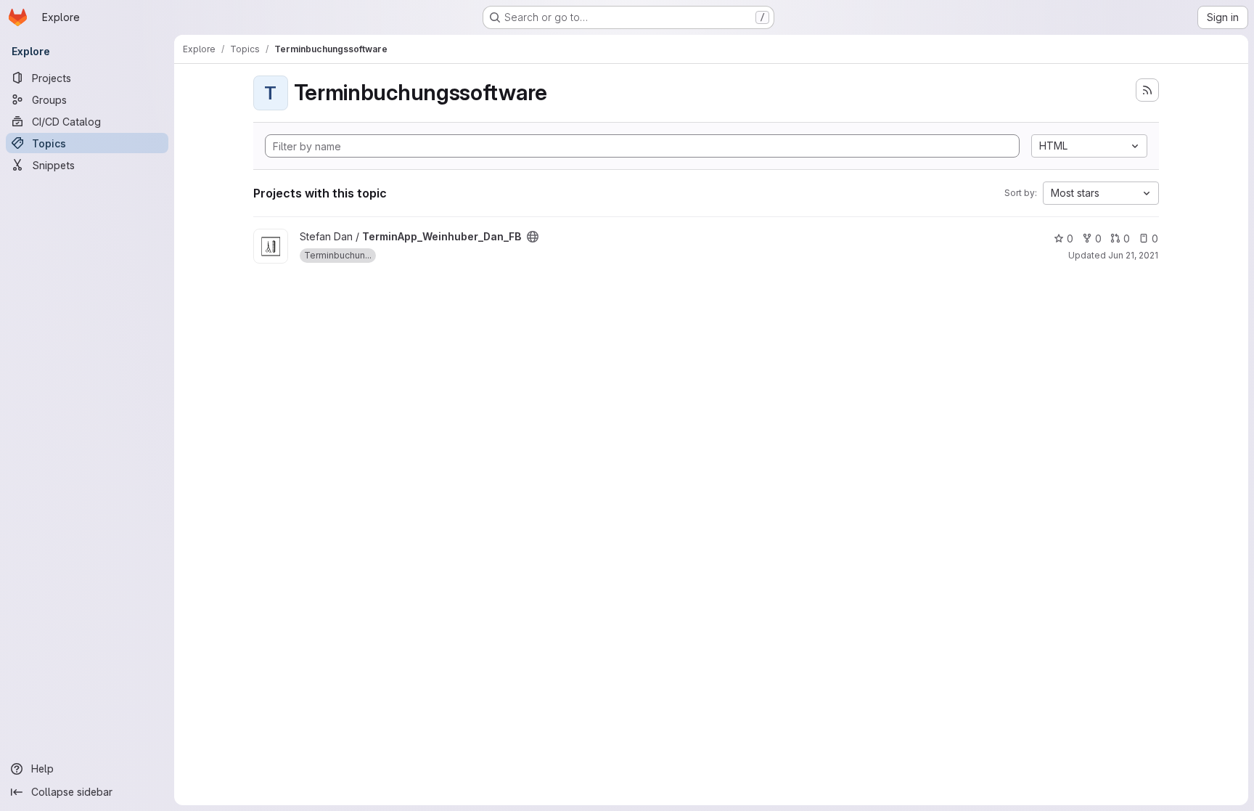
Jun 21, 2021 (1133, 255)
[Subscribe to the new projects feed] (1147, 90)
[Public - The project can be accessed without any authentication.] (532, 237)
